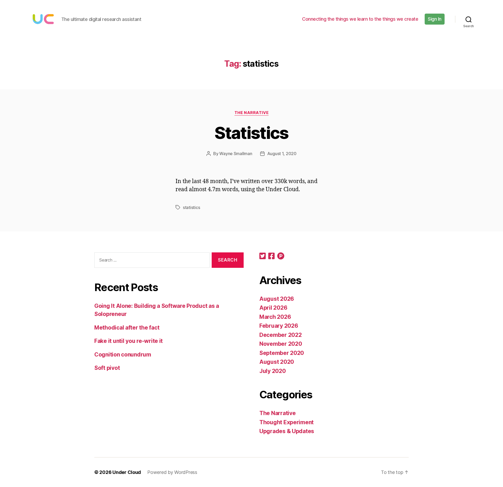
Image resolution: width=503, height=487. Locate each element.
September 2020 (281, 353)
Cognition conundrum (122, 354)
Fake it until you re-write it (128, 341)
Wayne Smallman (235, 153)
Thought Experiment (286, 422)
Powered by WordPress (172, 472)
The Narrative (251, 112)
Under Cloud (126, 472)
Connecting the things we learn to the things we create (360, 19)
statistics (191, 207)
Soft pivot (107, 368)
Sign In (434, 19)
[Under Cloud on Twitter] (262, 256)
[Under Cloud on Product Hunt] (281, 256)
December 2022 (280, 335)
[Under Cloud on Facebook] (271, 256)
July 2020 (272, 371)
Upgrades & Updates (286, 431)
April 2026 (273, 307)
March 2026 (275, 317)
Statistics (251, 133)
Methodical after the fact (126, 327)
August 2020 (276, 362)
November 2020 (280, 344)
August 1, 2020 (282, 153)
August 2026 (276, 299)
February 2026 (278, 325)
